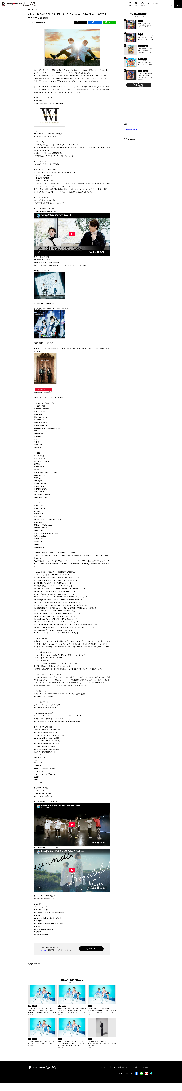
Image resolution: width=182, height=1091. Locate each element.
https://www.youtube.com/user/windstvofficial (49, 912)
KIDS (140, 58)
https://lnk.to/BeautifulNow (43, 796)
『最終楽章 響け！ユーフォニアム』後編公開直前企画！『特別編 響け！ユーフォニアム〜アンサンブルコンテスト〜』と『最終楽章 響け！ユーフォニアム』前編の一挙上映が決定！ (145, 50)
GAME (140, 71)
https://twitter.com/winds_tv (43, 929)
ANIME (140, 46)
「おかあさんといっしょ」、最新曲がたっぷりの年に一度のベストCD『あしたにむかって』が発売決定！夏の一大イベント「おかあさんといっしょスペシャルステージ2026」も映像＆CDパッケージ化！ (145, 63)
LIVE (34, 9)
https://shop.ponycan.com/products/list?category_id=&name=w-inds (57, 721)
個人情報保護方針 (123, 1067)
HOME (29, 9)
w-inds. (43, 950)
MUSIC (42, 22)
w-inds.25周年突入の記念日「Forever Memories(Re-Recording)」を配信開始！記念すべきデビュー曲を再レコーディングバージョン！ (102, 1010)
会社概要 (110, 1067)
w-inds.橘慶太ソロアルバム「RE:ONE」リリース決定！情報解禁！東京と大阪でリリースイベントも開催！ (102, 1043)
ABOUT (100, 1067)
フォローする (92, 948)
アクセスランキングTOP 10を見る (139, 85)
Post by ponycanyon (130, 130)
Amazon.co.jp (47, 652)
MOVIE (145, 46)
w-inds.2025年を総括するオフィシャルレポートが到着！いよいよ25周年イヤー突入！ (41, 1042)
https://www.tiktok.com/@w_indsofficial (47, 918)
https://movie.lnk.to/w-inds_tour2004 (46, 744)
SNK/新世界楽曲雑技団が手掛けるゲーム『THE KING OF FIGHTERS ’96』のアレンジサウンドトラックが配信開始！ (145, 75)
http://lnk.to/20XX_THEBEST (43, 696)
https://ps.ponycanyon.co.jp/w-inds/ (46, 708)
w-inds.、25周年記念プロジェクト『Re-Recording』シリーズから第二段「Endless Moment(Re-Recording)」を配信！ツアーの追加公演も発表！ (42, 1010)
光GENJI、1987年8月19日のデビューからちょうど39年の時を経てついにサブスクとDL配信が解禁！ (145, 38)
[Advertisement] (138, 105)
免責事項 (135, 1067)
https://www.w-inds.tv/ (41, 935)
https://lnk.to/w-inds (41, 907)
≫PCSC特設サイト (43, 389)
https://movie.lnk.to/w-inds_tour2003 (46, 738)
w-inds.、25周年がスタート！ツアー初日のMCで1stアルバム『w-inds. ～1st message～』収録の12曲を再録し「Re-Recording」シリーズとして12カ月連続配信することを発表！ (72, 1010)
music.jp (36, 777)
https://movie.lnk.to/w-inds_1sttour (46, 732)
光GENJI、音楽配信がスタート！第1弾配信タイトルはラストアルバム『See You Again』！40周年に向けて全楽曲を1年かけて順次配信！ (146, 25)
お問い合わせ (147, 1067)
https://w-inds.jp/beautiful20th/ (44, 899)
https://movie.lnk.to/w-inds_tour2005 (46, 749)
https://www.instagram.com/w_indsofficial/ (48, 923)
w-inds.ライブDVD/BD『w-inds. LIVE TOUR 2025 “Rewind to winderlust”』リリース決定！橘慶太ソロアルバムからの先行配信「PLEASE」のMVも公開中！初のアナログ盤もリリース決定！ (72, 1043)
